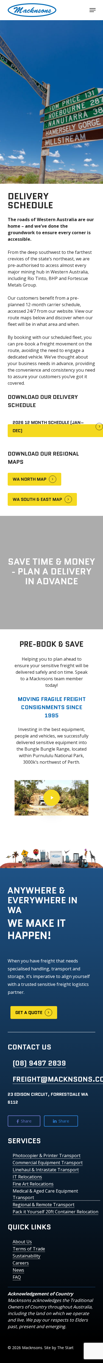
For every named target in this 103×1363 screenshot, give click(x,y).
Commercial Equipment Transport (48, 1163)
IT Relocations (27, 1177)
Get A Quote (28, 1012)
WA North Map (29, 479)
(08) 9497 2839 (39, 1063)
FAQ (17, 1277)
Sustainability (26, 1256)
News (18, 1270)
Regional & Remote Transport (43, 1205)
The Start (65, 1347)
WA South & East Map (37, 499)
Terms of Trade (29, 1249)
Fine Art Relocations (33, 1184)
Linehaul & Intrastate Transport (46, 1170)
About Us (22, 1242)
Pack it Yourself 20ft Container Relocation (55, 1212)
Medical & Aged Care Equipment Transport (45, 1194)
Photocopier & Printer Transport (46, 1156)
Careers (21, 1263)
